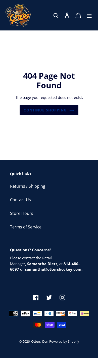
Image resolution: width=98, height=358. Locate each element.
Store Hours (21, 213)
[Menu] (89, 15)
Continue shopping (45, 110)
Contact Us (20, 200)
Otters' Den (39, 341)
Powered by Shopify (64, 341)
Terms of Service (25, 227)
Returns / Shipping (27, 186)
